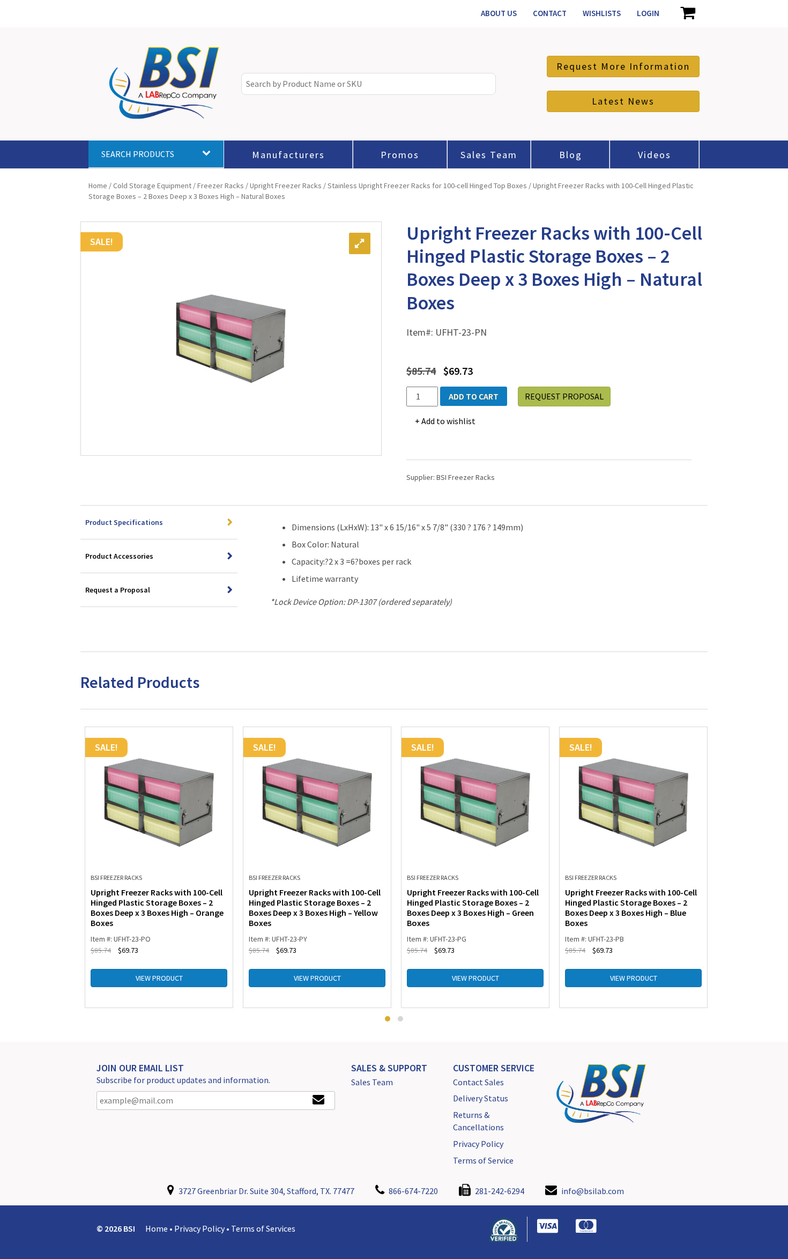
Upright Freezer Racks (286, 185)
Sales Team (372, 1082)
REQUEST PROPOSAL (564, 396)
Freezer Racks (220, 185)
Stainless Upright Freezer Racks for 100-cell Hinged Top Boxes (427, 185)
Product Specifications (124, 522)
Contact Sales (478, 1082)
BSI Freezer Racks (465, 477)
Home (97, 185)
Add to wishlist (448, 421)
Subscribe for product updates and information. (183, 1080)
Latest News (623, 101)
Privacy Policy (478, 1143)
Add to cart (474, 396)
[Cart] (687, 13)
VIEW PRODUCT (159, 978)
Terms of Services (263, 1228)
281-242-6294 (498, 1191)
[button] (387, 1018)
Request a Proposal (117, 590)
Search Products (137, 154)
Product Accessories (119, 556)
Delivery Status (480, 1098)
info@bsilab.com (592, 1191)
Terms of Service (483, 1160)
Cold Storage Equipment (152, 185)
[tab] (159, 522)
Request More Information (623, 66)
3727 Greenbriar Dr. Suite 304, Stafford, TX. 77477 (265, 1191)
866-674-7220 (412, 1191)
